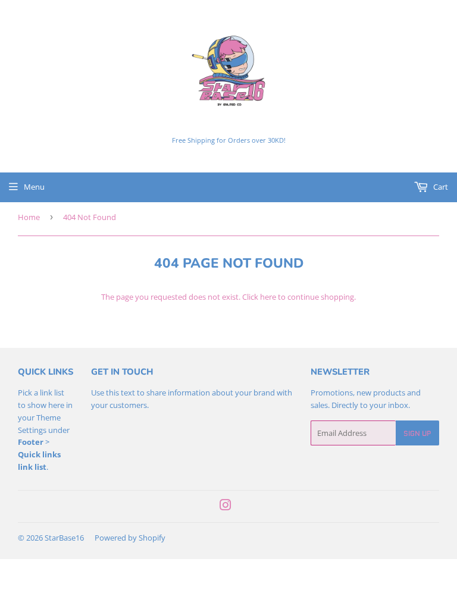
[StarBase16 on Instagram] (225, 506)
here (268, 296)
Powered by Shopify (130, 537)
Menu (34, 186)
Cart (439, 186)
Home (29, 217)
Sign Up (417, 433)
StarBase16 (64, 537)
